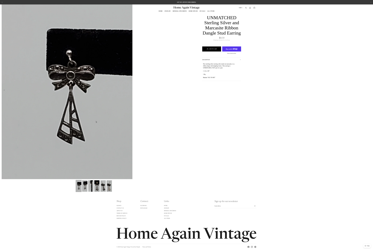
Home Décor (168, 213)
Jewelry (166, 208)
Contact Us (120, 208)
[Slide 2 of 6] (84, 186)
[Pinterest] (255, 247)
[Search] (246, 8)
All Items (167, 218)
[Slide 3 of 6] (91, 186)
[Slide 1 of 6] (78, 186)
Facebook (143, 205)
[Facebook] (248, 247)
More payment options (231, 53)
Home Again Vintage (125, 247)
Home (165, 205)
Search (119, 205)
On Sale (166, 216)
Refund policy (121, 216)
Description (206, 59)
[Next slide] (371, 2)
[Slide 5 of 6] (103, 186)
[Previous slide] (2, 2)
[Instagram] (252, 247)
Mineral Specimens (170, 210)
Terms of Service (122, 213)
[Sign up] (254, 206)
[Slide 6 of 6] (109, 186)
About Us (119, 210)
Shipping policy (122, 218)
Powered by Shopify (135, 247)
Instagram (143, 208)
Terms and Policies (146, 247)
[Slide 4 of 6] (97, 186)
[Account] (250, 8)
